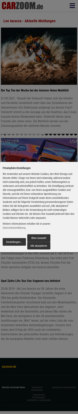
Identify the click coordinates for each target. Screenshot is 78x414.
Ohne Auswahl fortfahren (38, 239)
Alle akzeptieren (38, 245)
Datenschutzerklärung (14, 227)
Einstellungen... (14, 241)
